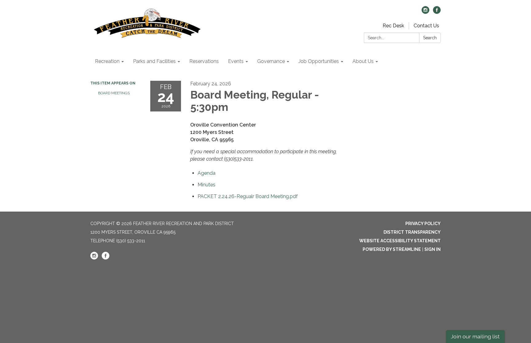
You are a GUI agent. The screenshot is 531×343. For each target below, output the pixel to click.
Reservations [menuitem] (204, 61)
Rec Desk (393, 26)
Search (430, 37)
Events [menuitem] (236, 61)
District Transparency (412, 232)
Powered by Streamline (392, 249)
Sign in (432, 249)
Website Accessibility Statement (400, 240)
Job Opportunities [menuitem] (318, 61)
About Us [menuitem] (363, 61)
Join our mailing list (475, 336)
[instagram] (425, 12)
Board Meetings (114, 93)
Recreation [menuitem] (107, 61)
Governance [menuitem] (271, 61)
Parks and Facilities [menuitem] (154, 61)
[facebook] (437, 12)
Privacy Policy (423, 223)
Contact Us (426, 26)
